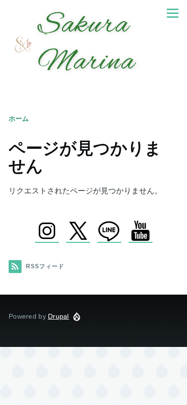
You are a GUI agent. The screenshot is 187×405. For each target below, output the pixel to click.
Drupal (58, 316)
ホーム (19, 118)
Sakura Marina (86, 44)
